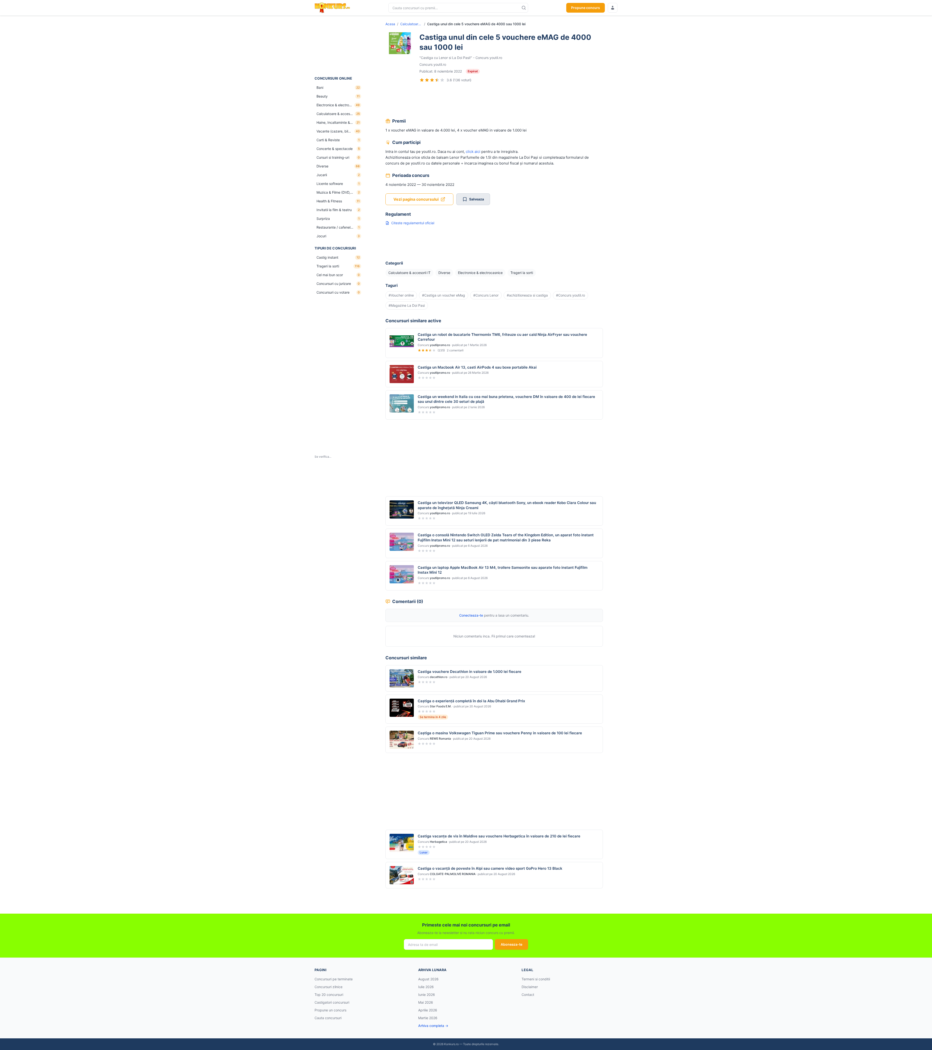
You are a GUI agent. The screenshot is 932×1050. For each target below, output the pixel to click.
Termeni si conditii (536, 979)
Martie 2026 (427, 1018)
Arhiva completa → (433, 1026)
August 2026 (428, 979)
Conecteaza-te (471, 615)
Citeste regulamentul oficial (412, 223)
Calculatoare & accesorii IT (411, 24)
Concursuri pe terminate (334, 979)
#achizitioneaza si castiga (527, 295)
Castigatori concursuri (332, 1002)
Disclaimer (530, 987)
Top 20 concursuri (329, 994)
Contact (528, 994)
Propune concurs (585, 8)
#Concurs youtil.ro (570, 295)
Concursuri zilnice (328, 987)
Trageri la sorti (521, 273)
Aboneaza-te (511, 944)
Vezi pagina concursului (416, 199)
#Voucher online (401, 295)
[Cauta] (523, 7)
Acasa (390, 24)
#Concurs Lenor (486, 295)
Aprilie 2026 (427, 1010)
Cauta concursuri (328, 1018)
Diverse (444, 273)
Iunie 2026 (426, 994)
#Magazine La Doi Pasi (407, 305)
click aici (473, 151)
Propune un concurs (330, 1010)
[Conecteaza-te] (612, 8)
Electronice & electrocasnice (480, 273)
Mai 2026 (425, 1002)
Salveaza (476, 199)
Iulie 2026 (426, 987)
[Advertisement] (339, 46)
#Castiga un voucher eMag (443, 295)
